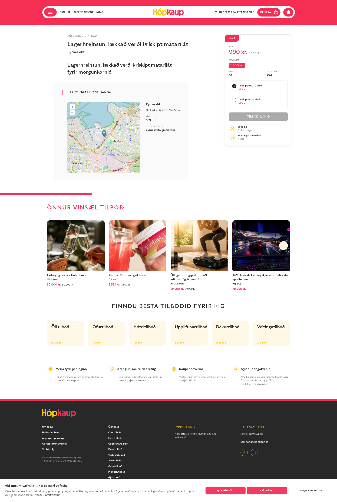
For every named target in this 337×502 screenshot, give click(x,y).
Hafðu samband (51, 432)
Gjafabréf (114, 477)
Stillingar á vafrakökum (310, 490)
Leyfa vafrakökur (226, 490)
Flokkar (65, 12)
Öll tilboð (113, 427)
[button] (104, 133)
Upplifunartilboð (118, 443)
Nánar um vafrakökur (47, 495)
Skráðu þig (48, 449)
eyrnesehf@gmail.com (160, 130)
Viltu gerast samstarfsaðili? (235, 12)
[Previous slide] (53, 245)
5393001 (151, 120)
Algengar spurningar (88, 12)
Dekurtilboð (115, 449)
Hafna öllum (267, 490)
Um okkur (47, 427)
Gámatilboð (115, 466)
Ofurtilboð (114, 432)
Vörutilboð (75, 36)
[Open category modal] (50, 12)
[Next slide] (283, 245)
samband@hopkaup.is (254, 442)
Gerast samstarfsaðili (54, 443)
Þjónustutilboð (116, 472)
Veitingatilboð (116, 455)
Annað (92, 36)
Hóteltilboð (114, 438)
